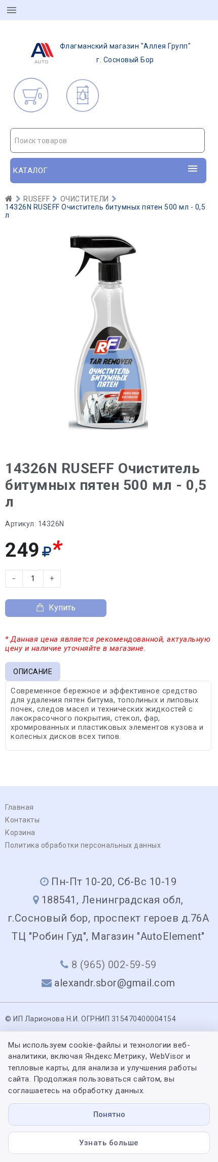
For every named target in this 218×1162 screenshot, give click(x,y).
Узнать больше (109, 1142)
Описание (32, 672)
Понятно (109, 1114)
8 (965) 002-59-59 (114, 965)
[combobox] (107, 140)
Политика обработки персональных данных (83, 845)
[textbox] (107, 141)
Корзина (20, 832)
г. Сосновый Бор (125, 53)
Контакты (22, 820)
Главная (19, 807)
